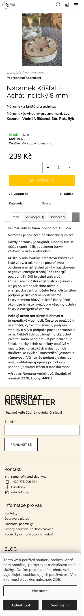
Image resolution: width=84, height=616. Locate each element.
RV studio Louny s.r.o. (37, 143)
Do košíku (45, 180)
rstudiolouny (20, 492)
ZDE (56, 579)
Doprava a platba (16, 518)
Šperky (47, 203)
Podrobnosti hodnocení (24, 78)
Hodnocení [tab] (57, 217)
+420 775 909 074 (24, 482)
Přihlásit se (21, 445)
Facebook (18, 487)
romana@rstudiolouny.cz (28, 476)
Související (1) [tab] (34, 217)
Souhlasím (60, 605)
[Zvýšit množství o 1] (69, 167)
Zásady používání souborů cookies (28, 529)
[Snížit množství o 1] (48, 167)
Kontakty (10, 513)
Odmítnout (21, 605)
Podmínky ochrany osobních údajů (28, 534)
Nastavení (40, 591)
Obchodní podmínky (18, 524)
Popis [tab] (15, 217)
